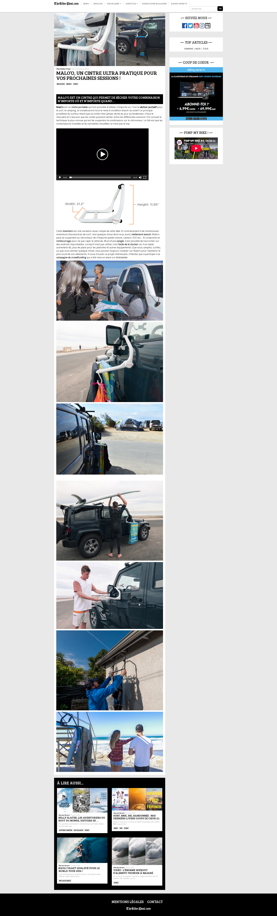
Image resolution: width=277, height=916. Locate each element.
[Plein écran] (144, 177)
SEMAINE (188, 48)
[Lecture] (60, 177)
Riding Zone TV (179, 3)
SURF (75, 84)
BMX (116, 828)
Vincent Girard (63, 815)
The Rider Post (63, 68)
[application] (102, 154)
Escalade (78, 830)
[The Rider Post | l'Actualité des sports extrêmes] (66, 3)
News (86, 3)
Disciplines (113, 3)
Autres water (65, 830)
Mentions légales (128, 901)
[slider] (100, 177)
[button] (102, 154)
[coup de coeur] (196, 93)
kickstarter (122, 257)
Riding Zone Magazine (154, 3)
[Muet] (140, 177)
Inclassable (65, 880)
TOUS (205, 48)
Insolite (97, 3)
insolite (60, 84)
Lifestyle (131, 3)
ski (121, 828)
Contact (155, 901)
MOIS (198, 48)
